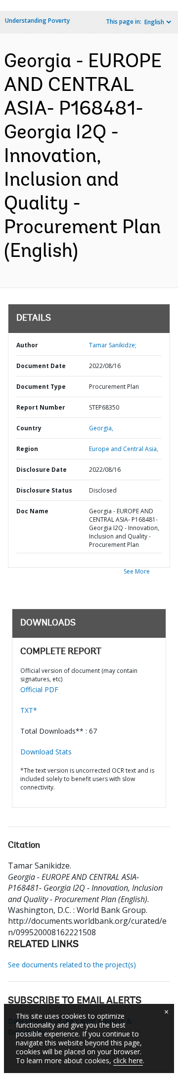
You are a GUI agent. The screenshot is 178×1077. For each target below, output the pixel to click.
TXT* (28, 710)
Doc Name (32, 511)
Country (29, 428)
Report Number (40, 407)
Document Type (41, 386)
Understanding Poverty (37, 20)
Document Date (41, 366)
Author (27, 345)
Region (27, 449)
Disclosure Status (44, 490)
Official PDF (39, 689)
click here (128, 1060)
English (154, 22)
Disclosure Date (41, 469)
